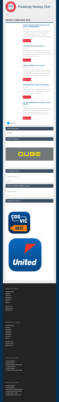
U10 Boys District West (12, 393)
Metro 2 (8, 302)
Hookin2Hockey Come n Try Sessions (36, 85)
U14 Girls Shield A (10, 368)
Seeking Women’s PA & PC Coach (34, 65)
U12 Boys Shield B (10, 385)
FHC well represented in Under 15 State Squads (37, 103)
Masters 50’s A (9, 308)
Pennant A (8, 295)
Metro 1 (8, 301)
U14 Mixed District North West (14, 370)
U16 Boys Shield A (10, 361)
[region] (29, 154)
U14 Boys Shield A (10, 366)
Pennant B (8, 297)
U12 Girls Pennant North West (14, 391)
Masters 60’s (9, 310)
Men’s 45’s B (9, 306)
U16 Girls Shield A (10, 363)
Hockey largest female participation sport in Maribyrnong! (36, 26)
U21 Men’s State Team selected (33, 46)
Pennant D (8, 299)
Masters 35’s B (9, 343)
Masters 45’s (9, 345)
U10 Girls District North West (13, 395)
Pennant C (8, 332)
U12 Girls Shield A (10, 387)
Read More (27, 40)
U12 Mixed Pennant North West (14, 389)
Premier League (10, 291)
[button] (29, 154)
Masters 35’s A (9, 342)
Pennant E (8, 336)
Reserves (8, 293)
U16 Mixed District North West (14, 364)
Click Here (9, 133)
